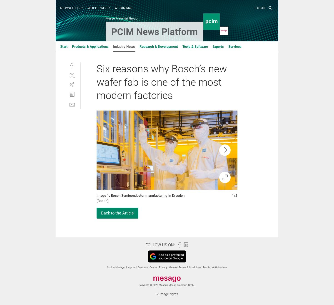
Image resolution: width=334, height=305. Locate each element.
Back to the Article (117, 213)
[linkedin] (72, 94)
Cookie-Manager (116, 267)
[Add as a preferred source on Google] (167, 256)
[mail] (72, 104)
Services (235, 47)
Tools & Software (195, 47)
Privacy (163, 267)
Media (207, 267)
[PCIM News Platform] (63, 46)
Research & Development (159, 47)
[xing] (72, 85)
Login (260, 8)
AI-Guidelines (219, 267)
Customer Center (148, 267)
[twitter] (72, 75)
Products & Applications (90, 47)
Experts (218, 47)
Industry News (124, 47)
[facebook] (72, 65)
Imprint (131, 267)
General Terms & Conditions (185, 267)
